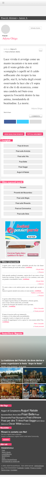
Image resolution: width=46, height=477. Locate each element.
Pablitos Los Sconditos (37, 293)
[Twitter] (23, 122)
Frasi (3, 450)
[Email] (36, 122)
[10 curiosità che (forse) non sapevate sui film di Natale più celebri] (34, 391)
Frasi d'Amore (34, 417)
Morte (18, 52)
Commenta (36, 116)
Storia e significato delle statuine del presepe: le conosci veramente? (32, 380)
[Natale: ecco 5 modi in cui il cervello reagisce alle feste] (11, 391)
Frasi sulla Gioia (23, 213)
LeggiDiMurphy (7, 454)
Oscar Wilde (15, 423)
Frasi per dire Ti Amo (12, 420)
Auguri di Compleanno (11, 410)
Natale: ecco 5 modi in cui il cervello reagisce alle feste (10, 397)
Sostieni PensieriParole (23, 230)
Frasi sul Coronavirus (23, 208)
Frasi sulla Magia (23, 198)
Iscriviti (6, 440)
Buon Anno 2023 (14, 414)
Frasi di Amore (23, 145)
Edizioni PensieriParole (9, 459)
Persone (41, 272)
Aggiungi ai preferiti (40, 49)
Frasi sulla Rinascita (23, 203)
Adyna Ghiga (9, 38)
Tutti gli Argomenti (34, 134)
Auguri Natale (29, 410)
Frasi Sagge (23, 167)
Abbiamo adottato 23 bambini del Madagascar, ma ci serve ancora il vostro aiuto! (11, 380)
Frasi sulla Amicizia (23, 151)
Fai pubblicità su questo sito (11, 461)
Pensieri (23, 187)
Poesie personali (39, 311)
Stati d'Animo (26, 424)
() (23, 266)
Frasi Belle (23, 161)
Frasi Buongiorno (18, 417)
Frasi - (23, 2)
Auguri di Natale (23, 172)
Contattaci (14, 470)
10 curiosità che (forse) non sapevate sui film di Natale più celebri (34, 396)
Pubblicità (20, 468)
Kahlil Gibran (40, 421)
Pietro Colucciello (39, 308)
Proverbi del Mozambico (23, 192)
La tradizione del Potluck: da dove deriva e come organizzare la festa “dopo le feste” (22, 362)
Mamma (41, 284)
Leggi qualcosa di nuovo (13, 134)
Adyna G (13, 49)
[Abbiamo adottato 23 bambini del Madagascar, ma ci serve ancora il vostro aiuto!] (11, 375)
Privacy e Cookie (35, 468)
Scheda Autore (35, 28)
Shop (3, 458)
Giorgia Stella (40, 269)
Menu (3, 3)
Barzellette (4, 415)
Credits (27, 468)
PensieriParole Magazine (12, 333)
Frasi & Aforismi (10, 52)
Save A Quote (6, 452)
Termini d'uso (5, 470)
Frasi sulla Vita (23, 156)
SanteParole (6, 456)
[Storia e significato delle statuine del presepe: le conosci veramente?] (34, 375)
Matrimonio (4, 424)
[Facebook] (10, 122)
